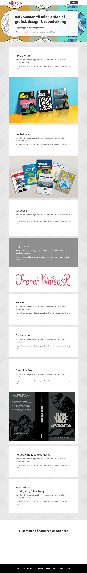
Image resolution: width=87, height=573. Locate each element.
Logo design (22, 246)
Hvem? (24, 32)
